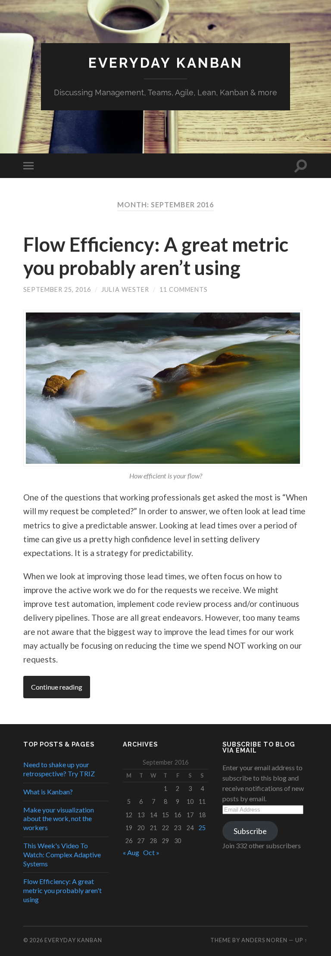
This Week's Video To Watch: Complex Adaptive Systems (62, 854)
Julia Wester (125, 289)
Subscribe (250, 831)
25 (202, 827)
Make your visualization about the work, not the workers (58, 819)
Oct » (151, 852)
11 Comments (183, 289)
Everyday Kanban (165, 63)
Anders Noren (264, 940)
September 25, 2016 (57, 289)
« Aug (131, 852)
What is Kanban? (48, 791)
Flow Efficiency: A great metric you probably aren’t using (155, 256)
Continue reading (56, 687)
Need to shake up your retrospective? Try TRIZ (59, 769)
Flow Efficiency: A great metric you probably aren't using (62, 890)
